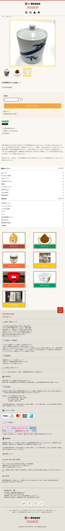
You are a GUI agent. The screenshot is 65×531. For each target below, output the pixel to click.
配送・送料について (51, 510)
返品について (6, 111)
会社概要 (43, 512)
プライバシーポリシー (36, 512)
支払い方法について (41, 510)
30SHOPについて (16, 510)
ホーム (3, 16)
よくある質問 (24, 510)
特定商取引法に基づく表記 (10, 113)
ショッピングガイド (32, 510)
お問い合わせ (49, 512)
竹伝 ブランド (9, 16)
